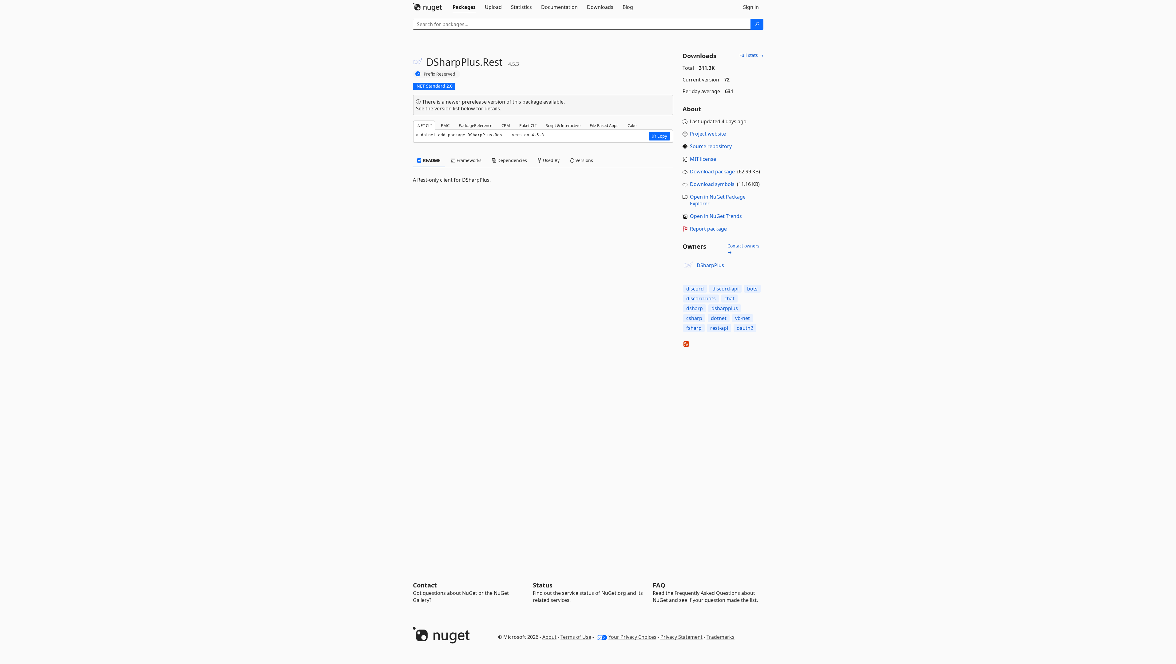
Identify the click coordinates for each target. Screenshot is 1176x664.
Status (542, 585)
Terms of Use (575, 637)
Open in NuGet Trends (716, 216)
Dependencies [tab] (511, 160)
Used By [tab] (551, 160)
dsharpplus (724, 308)
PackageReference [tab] (475, 125)
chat (729, 298)
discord (695, 288)
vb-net (742, 318)
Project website (708, 133)
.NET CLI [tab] (424, 125)
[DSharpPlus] (688, 265)
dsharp (694, 308)
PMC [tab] (445, 125)
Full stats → (751, 55)
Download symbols (712, 184)
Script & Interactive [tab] (563, 125)
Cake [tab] (632, 125)
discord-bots (701, 298)
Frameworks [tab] (468, 160)
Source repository (711, 146)
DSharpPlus (710, 265)
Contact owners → (743, 249)
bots (752, 288)
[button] (659, 136)
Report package (708, 228)
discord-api (725, 288)
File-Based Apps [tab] (604, 125)
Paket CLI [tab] (528, 125)
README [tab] (431, 160)
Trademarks (721, 637)
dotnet (719, 318)
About (549, 637)
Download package (712, 171)
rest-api (719, 328)
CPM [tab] (505, 125)
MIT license (703, 159)
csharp (694, 318)
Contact (425, 585)
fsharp (694, 328)
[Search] (756, 24)
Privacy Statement (681, 637)
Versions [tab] (583, 160)
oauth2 (745, 328)
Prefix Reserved (439, 74)
